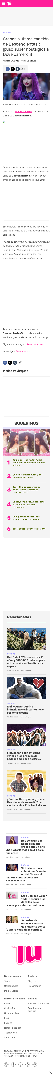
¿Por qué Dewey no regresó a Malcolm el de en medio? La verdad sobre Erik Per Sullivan (26, 802)
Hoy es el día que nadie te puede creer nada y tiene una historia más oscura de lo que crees (25, 847)
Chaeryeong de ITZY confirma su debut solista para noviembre (29, 504)
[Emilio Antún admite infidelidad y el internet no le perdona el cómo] (26, 688)
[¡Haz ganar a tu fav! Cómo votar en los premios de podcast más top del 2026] (26, 735)
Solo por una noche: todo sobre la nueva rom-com (26, 518)
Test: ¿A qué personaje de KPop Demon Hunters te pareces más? (26, 490)
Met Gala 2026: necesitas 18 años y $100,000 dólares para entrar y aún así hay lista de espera (26, 662)
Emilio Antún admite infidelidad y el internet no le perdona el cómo (25, 709)
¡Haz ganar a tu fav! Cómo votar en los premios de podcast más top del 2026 (24, 756)
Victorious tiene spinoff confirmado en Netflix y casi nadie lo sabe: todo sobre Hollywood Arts (26, 874)
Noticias (7, 32)
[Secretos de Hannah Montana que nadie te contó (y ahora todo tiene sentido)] (12, 919)
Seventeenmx (23, 351)
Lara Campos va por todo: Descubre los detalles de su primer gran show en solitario (26, 900)
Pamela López (26, 670)
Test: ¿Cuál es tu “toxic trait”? (29, 528)
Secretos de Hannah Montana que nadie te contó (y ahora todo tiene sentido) (25, 925)
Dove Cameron (23, 111)
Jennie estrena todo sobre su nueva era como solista (29, 463)
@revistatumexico (36, 344)
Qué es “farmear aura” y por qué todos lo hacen (27, 476)
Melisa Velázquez (28, 61)
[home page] (9, 3)
